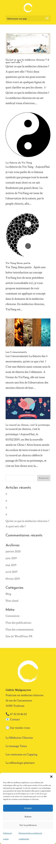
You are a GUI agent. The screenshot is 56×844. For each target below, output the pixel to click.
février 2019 (13, 579)
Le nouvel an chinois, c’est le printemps (28, 425)
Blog (8, 594)
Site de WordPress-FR (19, 636)
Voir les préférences (28, 825)
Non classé (12, 601)
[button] (51, 776)
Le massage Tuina (16, 746)
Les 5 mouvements (16, 352)
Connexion (12, 616)
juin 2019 (11, 558)
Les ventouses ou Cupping (21, 754)
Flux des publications (18, 623)
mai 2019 (11, 565)
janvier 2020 (13, 551)
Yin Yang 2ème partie (18, 263)
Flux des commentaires (19, 629)
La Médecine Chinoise (19, 738)
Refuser (28, 816)
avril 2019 (11, 572)
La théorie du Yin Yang (19, 163)
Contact (15, 719)
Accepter (28, 808)
